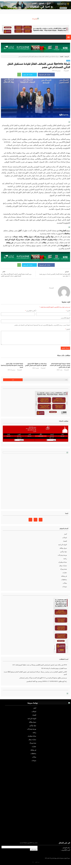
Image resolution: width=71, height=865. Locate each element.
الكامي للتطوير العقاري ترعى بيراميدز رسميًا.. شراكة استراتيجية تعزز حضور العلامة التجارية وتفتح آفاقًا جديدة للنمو (35, 673)
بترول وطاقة (28, 237)
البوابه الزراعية (62, 544)
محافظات (64, 579)
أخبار (65, 534)
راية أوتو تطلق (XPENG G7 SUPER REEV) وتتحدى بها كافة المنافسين (46, 681)
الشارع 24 (66, 70)
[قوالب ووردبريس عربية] (33, 862)
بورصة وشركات (39, 237)
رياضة (21, 237)
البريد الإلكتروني (30, 310)
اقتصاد (61, 56)
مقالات (65, 583)
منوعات (15, 237)
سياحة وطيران (52, 239)
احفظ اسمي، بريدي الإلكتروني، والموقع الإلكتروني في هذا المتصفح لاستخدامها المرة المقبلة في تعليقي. (42, 325)
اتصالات (44, 239)
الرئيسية (67, 56)
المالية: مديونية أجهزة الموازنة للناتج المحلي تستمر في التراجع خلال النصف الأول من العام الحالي (60, 365)
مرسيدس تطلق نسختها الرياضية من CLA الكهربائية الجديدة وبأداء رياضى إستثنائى (43, 678)
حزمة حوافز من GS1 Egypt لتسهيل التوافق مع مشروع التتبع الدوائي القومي (36, 364)
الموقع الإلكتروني (65, 318)
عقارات (27, 239)
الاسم (68, 310)
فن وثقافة (64, 576)
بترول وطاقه (63, 548)
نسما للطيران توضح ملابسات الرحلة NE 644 (54, 668)
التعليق (67, 329)
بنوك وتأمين (50, 237)
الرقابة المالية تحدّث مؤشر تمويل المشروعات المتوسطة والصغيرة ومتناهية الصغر (12, 365)
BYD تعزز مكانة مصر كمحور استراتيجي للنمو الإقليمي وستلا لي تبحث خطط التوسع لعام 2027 (39, 665)
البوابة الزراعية (10, 239)
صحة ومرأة (20, 239)
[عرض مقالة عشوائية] (2, 37)
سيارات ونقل (35, 239)
